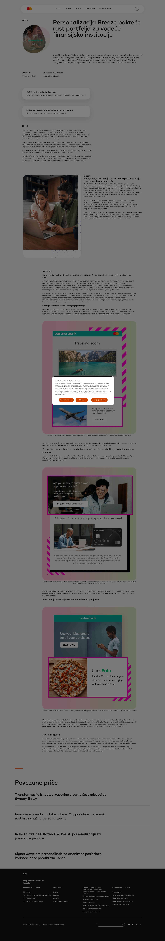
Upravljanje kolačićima (99, 400)
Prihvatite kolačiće (66, 400)
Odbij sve (82, 400)
